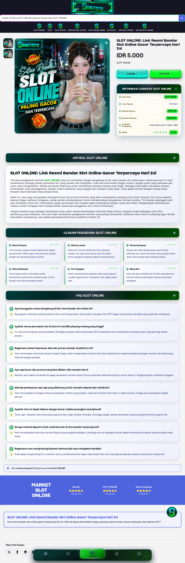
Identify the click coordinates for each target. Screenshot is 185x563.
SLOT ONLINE (52, 180)
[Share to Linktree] (25, 552)
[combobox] (89, 18)
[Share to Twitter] (9, 552)
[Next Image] (107, 86)
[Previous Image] (17, 86)
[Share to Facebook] (17, 552)
